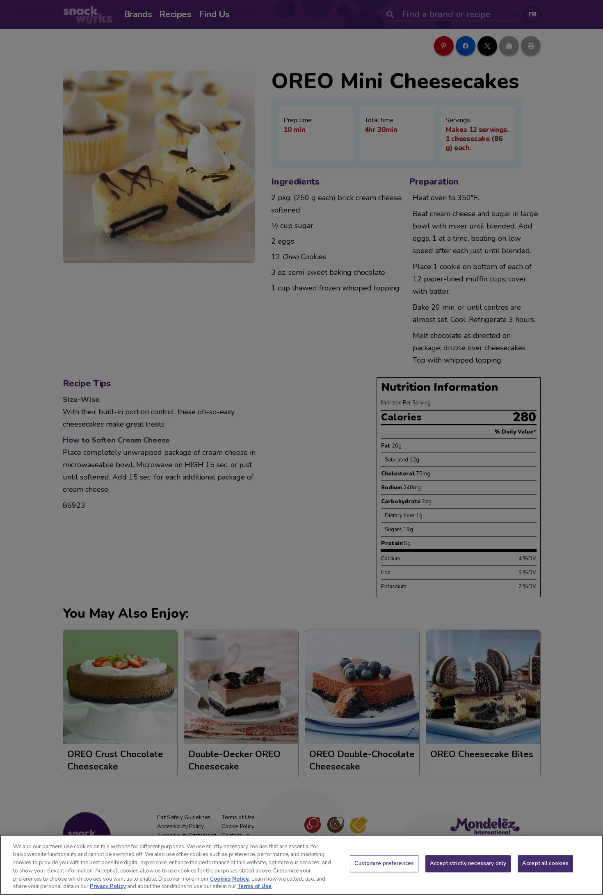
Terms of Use (255, 886)
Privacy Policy (108, 886)
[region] (301, 865)
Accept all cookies (545, 863)
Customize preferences (384, 863)
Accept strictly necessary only (468, 863)
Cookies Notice (229, 878)
